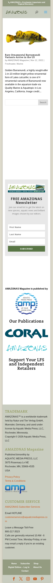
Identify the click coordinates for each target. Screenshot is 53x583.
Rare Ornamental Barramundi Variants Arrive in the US (22, 56)
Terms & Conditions (15, 481)
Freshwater (10, 64)
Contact (24, 571)
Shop (36, 563)
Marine (20, 64)
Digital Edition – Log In (18, 567)
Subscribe (25, 563)
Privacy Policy (12, 477)
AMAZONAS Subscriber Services (22, 507)
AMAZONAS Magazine (18, 60)
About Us (37, 567)
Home (14, 563)
